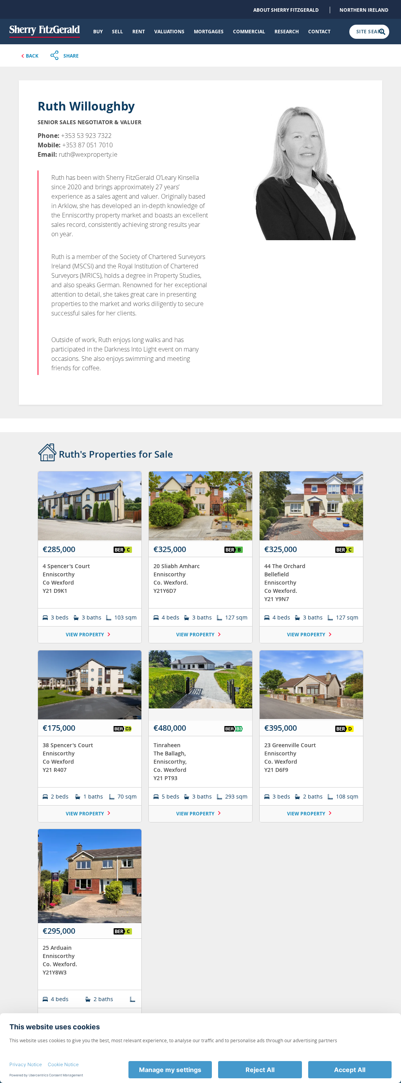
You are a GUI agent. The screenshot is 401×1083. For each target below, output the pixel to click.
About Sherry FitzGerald (286, 10)
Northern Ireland (364, 10)
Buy (98, 31)
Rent (138, 31)
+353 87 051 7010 (87, 145)
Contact (319, 31)
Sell (117, 31)
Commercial (249, 31)
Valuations (169, 31)
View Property (85, 634)
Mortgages (209, 31)
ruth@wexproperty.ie (88, 154)
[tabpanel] (200, 751)
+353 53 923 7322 (86, 135)
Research (287, 31)
